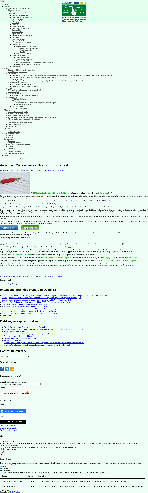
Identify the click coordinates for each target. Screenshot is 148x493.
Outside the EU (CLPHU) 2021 (22, 35)
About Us (7, 110)
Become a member (14, 152)
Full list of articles (14, 132)
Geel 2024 (15, 23)
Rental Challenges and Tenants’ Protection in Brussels (24, 327)
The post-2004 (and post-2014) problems (21, 70)
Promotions (12, 73)
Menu (2, 1)
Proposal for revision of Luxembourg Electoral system (34, 63)
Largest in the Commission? (17, 121)
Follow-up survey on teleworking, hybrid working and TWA (27, 334)
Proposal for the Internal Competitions (25, 95)
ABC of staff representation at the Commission (24, 119)
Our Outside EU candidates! (29, 48)
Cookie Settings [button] (6, 449)
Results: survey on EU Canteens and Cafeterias (22, 338)
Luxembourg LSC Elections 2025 (19, 8)
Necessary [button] (3, 466)
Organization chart (14, 124)
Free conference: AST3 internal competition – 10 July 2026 (25, 304)
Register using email (8, 428)
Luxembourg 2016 (18, 55)
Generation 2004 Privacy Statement (20, 123)
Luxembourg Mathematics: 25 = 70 (28, 64)
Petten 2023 (16, 24)
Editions (11, 130)
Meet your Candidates (23, 43)
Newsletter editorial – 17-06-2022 (53, 276)
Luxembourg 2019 (18, 39)
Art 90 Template (17, 79)
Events (10, 135)
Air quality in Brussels (23, 104)
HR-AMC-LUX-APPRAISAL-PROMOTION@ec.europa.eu (116, 261)
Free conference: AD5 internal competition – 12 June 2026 (24, 306)
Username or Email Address (10, 384)
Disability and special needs (17, 72)
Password (3, 388)
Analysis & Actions (14, 143)
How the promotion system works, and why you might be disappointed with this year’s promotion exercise (48, 81)
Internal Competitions (15, 93)
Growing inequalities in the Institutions (25, 86)
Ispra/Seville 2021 (18, 34)
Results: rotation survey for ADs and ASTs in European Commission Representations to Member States (44, 343)
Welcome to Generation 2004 (18, 113)
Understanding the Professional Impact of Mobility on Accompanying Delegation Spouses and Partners (44, 329)
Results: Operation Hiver (13, 340)
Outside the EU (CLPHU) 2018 (26, 46)
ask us (28, 238)
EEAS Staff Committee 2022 (22, 28)
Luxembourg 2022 (18, 26)
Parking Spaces (21, 108)
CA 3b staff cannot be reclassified (21, 255)
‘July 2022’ (92, 258)
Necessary (5, 468)
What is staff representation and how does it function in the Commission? (33, 117)
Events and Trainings (11, 133)
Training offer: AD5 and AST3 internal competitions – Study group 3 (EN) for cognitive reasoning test (41, 298)
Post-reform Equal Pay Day (21, 84)
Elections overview (14, 10)
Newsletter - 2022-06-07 (20, 170)
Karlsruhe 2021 (17, 32)
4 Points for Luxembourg (24, 59)
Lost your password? (8, 426)
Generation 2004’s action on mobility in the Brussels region (36, 103)
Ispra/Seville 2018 (18, 41)
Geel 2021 (15, 37)
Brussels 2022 (16, 30)
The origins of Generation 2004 (18, 115)
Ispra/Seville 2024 (18, 21)
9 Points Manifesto (22, 57)
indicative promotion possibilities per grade (56, 258)
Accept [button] (14, 449)
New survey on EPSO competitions (18, 336)
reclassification (58, 170)
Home (6, 4)
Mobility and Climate (19, 99)
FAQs (6, 155)
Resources (11, 148)
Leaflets (10, 146)
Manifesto (11, 141)
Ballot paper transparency (17, 12)
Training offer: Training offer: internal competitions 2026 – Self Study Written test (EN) (36, 302)
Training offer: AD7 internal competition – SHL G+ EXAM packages (29, 311)
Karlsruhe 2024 (17, 19)
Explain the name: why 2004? (18, 112)
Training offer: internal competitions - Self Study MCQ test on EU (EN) (29, 313)
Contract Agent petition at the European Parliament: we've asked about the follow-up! (37, 345)
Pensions (11, 88)
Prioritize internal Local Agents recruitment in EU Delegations (20, 276)
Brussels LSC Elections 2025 (22, 17)
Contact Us (12, 126)
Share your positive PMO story (16, 332)
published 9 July (131, 258)
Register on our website (16, 153)
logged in (11, 284)
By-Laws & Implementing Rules (19, 144)
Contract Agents (13, 92)
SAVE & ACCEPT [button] (6, 490)
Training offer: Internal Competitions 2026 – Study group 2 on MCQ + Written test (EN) (36, 300)
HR (69, 247)
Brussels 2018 (16, 44)
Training (11, 137)
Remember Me (8, 400)
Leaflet (22, 52)
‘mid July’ (105, 258)
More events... (7, 315)
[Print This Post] (64, 170)
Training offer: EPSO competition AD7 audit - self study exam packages (30, 309)
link (14, 204)
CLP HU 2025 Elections (20, 15)
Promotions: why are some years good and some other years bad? (34, 77)
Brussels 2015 (16, 66)
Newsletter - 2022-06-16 (36, 170)
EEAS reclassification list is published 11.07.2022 (49, 193)
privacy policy (13, 430)
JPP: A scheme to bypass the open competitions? (24, 90)
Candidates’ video (26, 50)
